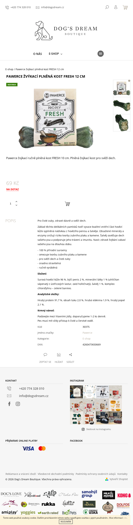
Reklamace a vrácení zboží (21, 474)
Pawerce (87, 332)
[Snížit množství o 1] (16, 205)
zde (125, 517)
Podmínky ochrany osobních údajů (96, 474)
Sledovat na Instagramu (98, 429)
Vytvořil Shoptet (119, 479)
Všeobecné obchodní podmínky (56, 474)
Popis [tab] (10, 220)
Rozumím (66, 521)
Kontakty (122, 474)
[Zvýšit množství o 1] (16, 202)
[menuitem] (37, 54)
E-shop (87, 338)
